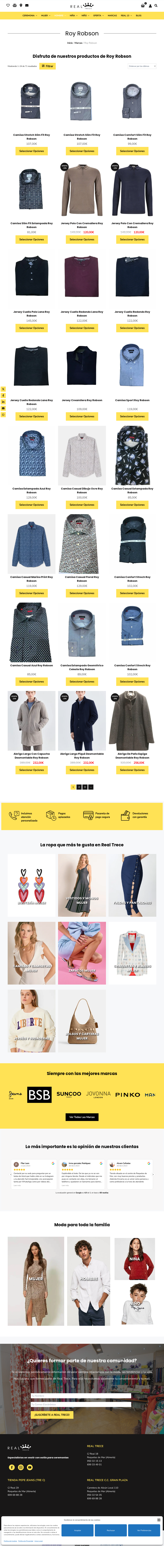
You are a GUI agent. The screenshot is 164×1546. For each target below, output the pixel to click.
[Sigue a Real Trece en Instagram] (21, 1469)
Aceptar (77, 1530)
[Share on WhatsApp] (3, 414)
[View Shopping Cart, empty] (143, 6)
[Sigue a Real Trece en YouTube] (30, 1469)
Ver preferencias (144, 1530)
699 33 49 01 (94, 1464)
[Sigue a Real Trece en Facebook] (12, 1469)
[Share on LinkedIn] (3, 401)
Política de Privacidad (25, 1541)
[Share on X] (3, 389)
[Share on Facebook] (3, 395)
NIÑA (135, 1259)
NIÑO (134, 1303)
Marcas (78, 42)
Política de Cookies (10, 1541)
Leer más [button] (17, 1185)
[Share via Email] (3, 408)
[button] (159, 1520)
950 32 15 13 (94, 1460)
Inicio (70, 42)
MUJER (36, 1279)
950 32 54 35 (94, 1494)
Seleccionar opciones (31, 151)
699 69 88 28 (15, 1494)
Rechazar (111, 1530)
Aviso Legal (38, 1541)
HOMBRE (89, 1279)
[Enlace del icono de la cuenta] (150, 6)
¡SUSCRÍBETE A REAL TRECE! (52, 1415)
